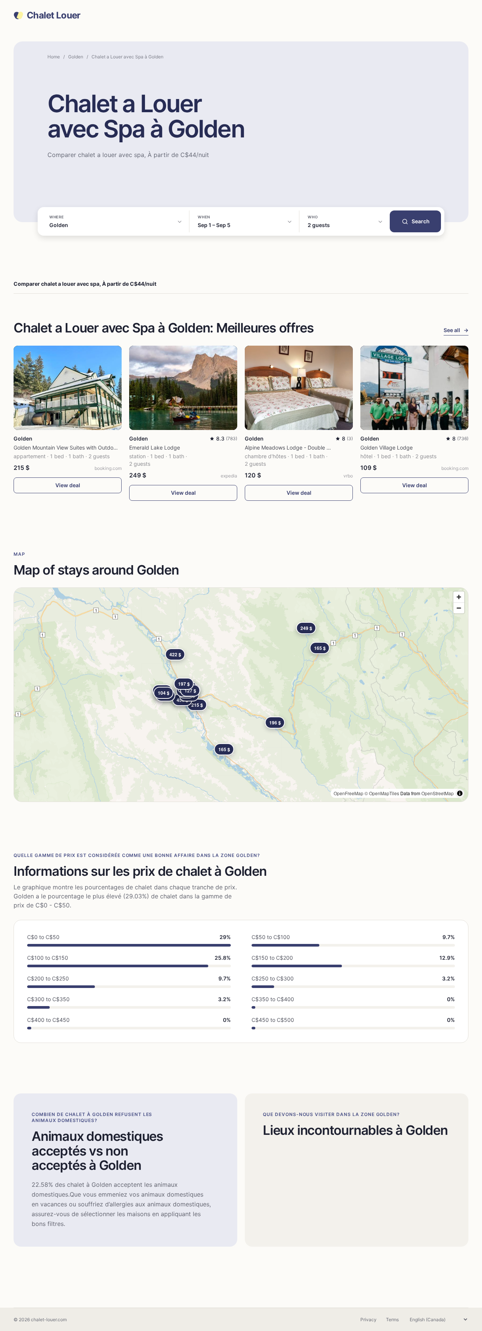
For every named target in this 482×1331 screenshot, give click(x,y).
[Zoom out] (458, 607)
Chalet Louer (53, 15)
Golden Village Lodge (386, 447)
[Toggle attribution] (459, 793)
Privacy (368, 1319)
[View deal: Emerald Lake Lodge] (183, 388)
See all (456, 330)
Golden (75, 56)
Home (53, 56)
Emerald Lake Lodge (154, 447)
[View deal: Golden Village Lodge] (414, 388)
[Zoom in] (458, 597)
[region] (241, 695)
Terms (392, 1319)
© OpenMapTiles (382, 793)
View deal (67, 485)
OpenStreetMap (437, 793)
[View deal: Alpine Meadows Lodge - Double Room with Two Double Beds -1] (299, 388)
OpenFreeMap (348, 793)
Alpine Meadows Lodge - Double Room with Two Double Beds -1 (324, 447)
